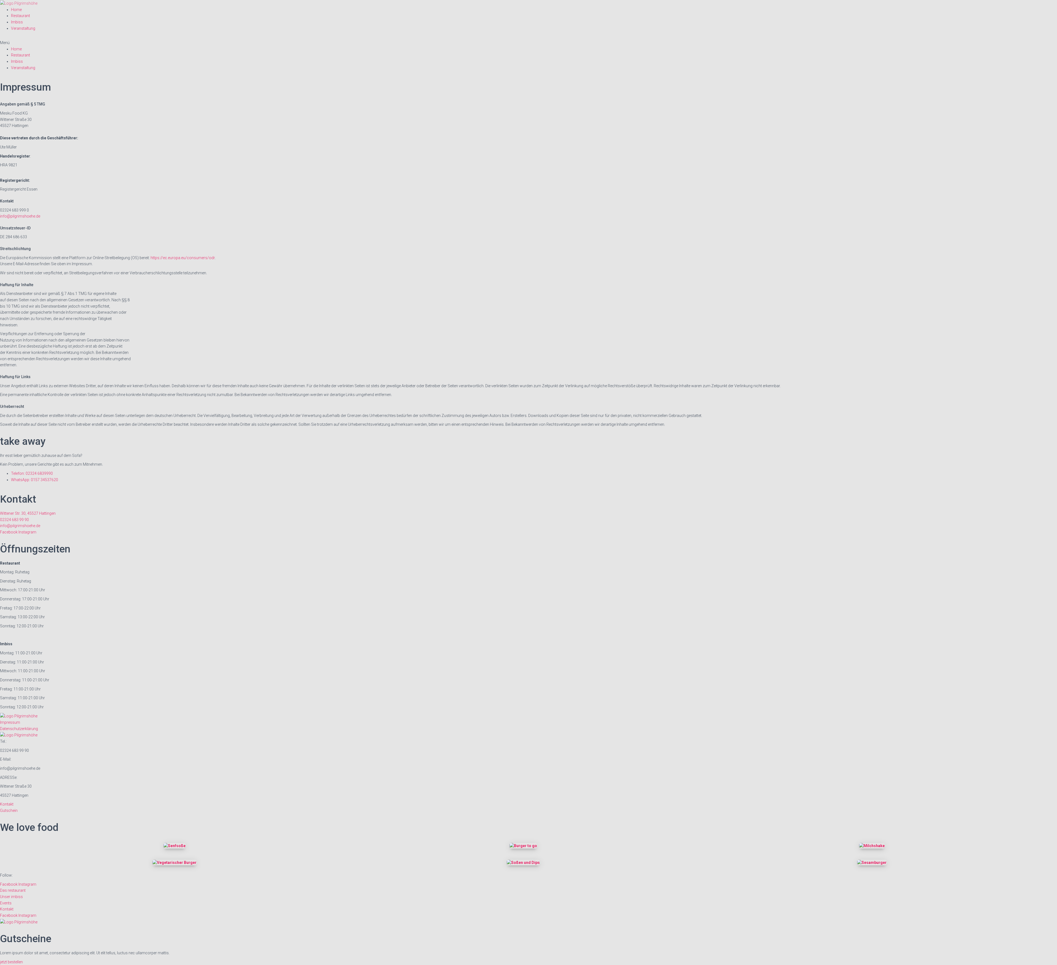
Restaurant (20, 15)
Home (16, 9)
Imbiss (17, 22)
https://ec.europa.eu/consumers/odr (183, 258)
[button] (528, 43)
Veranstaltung (23, 28)
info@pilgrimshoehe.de (20, 216)
